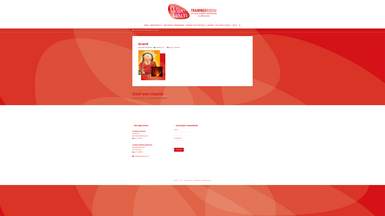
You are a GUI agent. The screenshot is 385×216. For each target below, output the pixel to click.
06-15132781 (138, 138)
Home (175, 180)
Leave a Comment (174, 47)
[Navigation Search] (240, 25)
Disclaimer (188, 180)
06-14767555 (138, 152)
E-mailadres (178, 138)
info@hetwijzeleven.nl (141, 156)
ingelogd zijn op (143, 98)
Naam (176, 129)
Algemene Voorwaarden (202, 180)
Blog (180, 180)
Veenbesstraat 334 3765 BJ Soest (142, 147)
